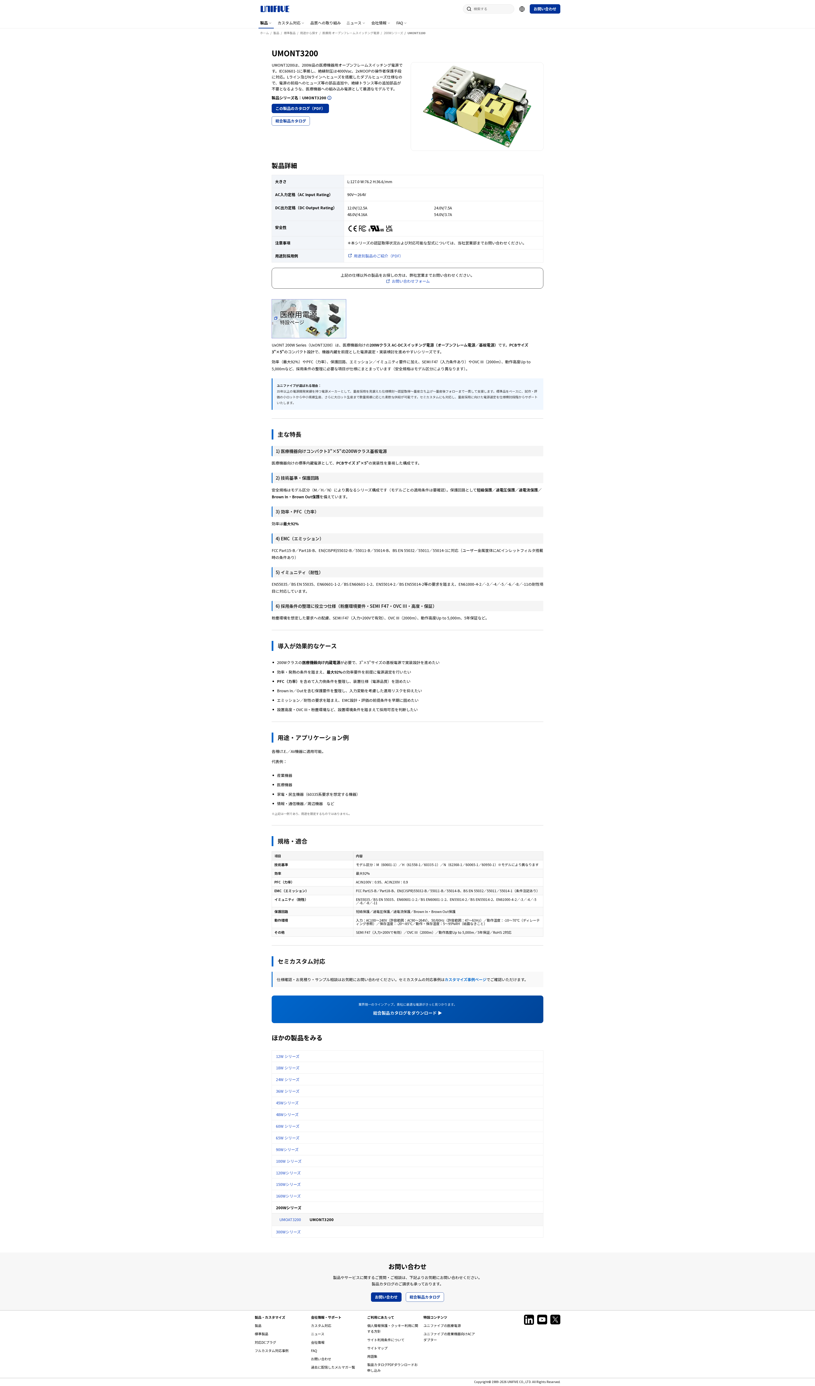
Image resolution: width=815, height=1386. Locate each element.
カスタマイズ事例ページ (465, 979)
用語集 (372, 1356)
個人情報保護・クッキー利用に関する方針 (392, 1328)
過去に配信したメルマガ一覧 (333, 1367)
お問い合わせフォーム (411, 281)
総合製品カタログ (290, 121)
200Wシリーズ (288, 1207)
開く (329, 98)
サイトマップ (377, 1348)
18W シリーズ (287, 1067)
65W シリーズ (287, 1137)
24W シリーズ (287, 1079)
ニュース (353, 22)
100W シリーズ (289, 1161)
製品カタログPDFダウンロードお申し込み (392, 1367)
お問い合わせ (545, 8)
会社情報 (378, 22)
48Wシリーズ (287, 1114)
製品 (264, 22)
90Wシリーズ (287, 1149)
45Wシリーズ (287, 1102)
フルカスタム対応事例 (272, 1350)
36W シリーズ (287, 1091)
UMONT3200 (321, 1219)
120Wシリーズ (288, 1172)
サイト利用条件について (386, 1339)
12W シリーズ (287, 1056)
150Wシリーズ (288, 1184)
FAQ (399, 22)
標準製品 (261, 1333)
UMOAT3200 (290, 1219)
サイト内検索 (467, 9)
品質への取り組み (325, 22)
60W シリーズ (287, 1126)
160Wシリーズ (288, 1196)
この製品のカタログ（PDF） (300, 108)
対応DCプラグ (265, 1342)
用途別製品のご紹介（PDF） (378, 255)
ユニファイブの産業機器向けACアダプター (449, 1336)
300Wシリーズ (288, 1231)
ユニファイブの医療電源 (442, 1325)
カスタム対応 (289, 22)
